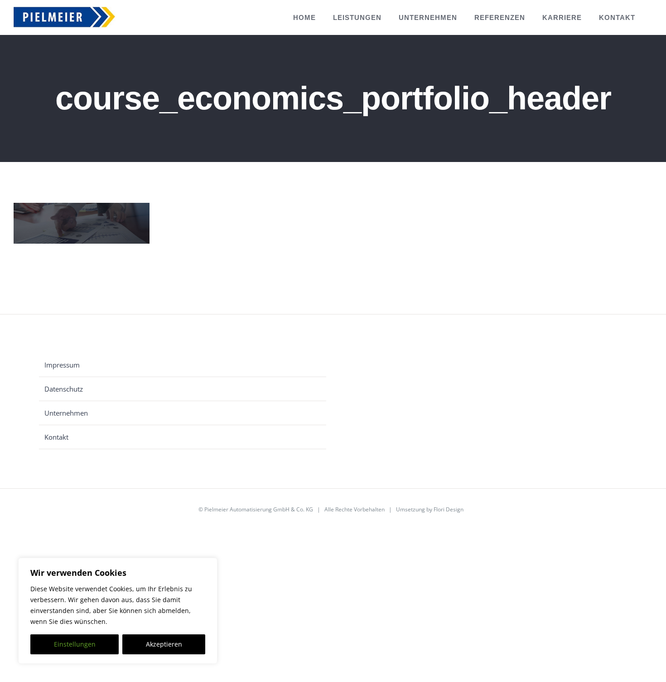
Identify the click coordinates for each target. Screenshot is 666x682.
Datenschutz (63, 388)
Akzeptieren (164, 644)
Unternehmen (66, 412)
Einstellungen (75, 644)
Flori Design (448, 509)
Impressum (62, 364)
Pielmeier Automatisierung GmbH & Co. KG (258, 509)
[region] (117, 611)
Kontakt (56, 437)
